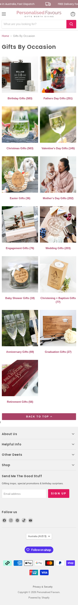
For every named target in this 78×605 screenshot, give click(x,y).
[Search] (71, 24)
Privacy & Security (43, 586)
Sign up (58, 493)
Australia (37, 536)
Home (5, 35)
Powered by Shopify (39, 597)
